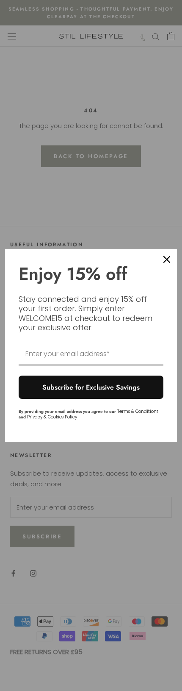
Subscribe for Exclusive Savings (91, 387)
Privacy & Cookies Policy (52, 417)
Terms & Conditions (137, 411)
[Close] (167, 259)
